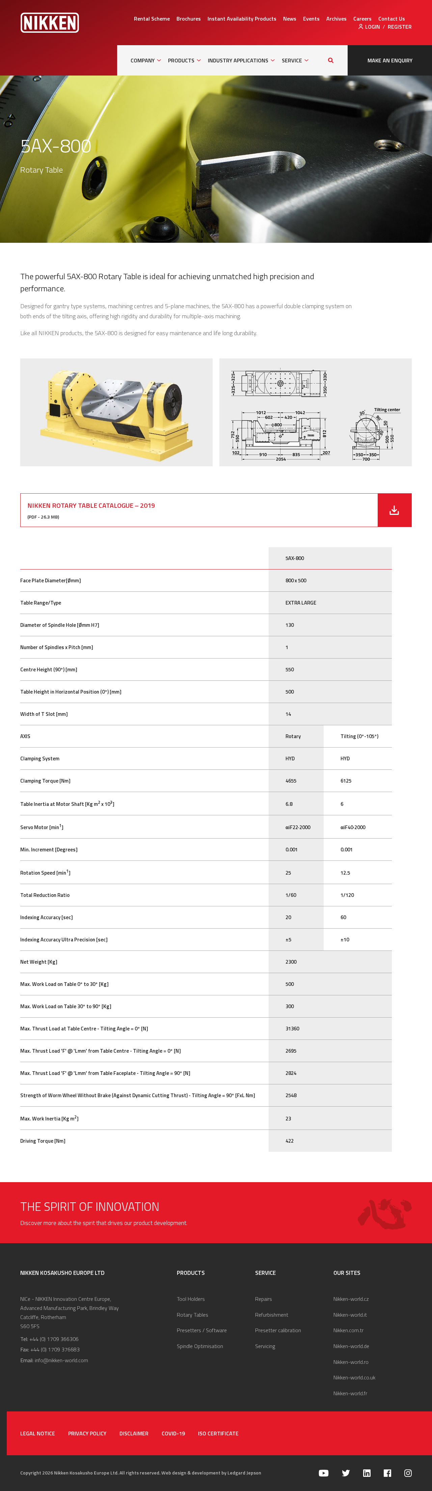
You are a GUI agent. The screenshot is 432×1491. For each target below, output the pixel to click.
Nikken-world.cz (351, 1299)
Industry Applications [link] (238, 60)
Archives (336, 18)
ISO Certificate (218, 1433)
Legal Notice (37, 1433)
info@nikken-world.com (61, 1360)
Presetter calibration (278, 1330)
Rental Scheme (152, 18)
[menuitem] (152, 18)
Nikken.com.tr (348, 1330)
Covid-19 (173, 1433)
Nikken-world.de (351, 1346)
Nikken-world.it (350, 1315)
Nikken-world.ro (351, 1362)
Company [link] (143, 60)
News (289, 18)
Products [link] (181, 60)
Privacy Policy (87, 1433)
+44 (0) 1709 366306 (54, 1339)
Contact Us (391, 18)
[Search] (330, 60)
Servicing (265, 1346)
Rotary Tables (192, 1315)
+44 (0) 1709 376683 (55, 1349)
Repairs (263, 1299)
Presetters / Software (202, 1330)
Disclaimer (133, 1433)
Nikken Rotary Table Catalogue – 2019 (91, 505)
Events (311, 18)
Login (372, 27)
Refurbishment (271, 1315)
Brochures (189, 18)
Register (400, 27)
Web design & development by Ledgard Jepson (211, 1472)
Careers (362, 18)
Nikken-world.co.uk (354, 1377)
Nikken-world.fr (350, 1393)
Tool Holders (191, 1299)
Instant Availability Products (242, 18)
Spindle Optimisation (200, 1346)
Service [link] (292, 60)
